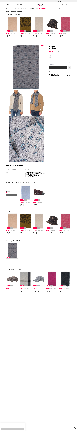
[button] (12, 429)
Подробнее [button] (16, 426)
